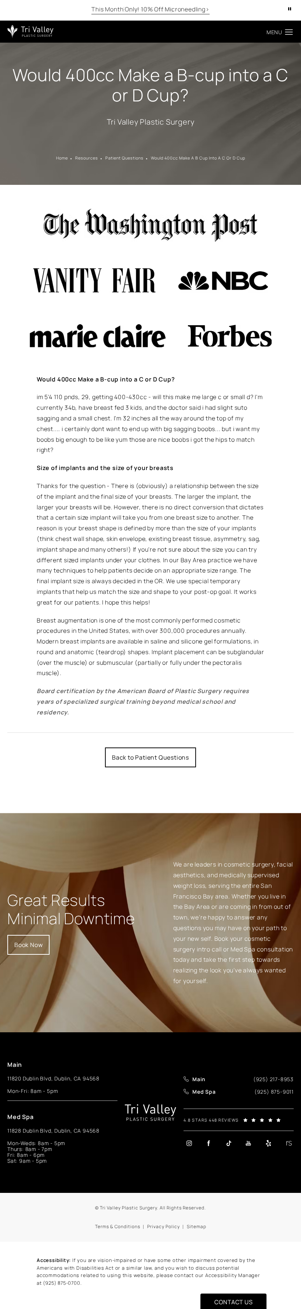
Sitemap (196, 1226)
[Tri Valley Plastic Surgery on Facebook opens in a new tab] (208, 1142)
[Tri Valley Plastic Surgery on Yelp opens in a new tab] (268, 1142)
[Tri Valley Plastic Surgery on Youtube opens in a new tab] (248, 1142)
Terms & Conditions (117, 1226)
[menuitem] (188, 1143)
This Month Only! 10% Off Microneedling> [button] (150, 9)
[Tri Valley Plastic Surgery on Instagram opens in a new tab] (189, 1142)
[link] (273, 1079)
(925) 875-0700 (61, 1283)
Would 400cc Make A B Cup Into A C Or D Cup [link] (198, 158)
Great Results (71, 909)
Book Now (28, 945)
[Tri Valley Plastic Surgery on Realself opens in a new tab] (288, 1142)
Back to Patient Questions (150, 757)
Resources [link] (86, 158)
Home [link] (62, 158)
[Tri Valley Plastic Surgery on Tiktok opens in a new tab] (228, 1142)
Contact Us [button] (233, 1302)
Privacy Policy (163, 1226)
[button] (289, 32)
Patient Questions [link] (124, 158)
